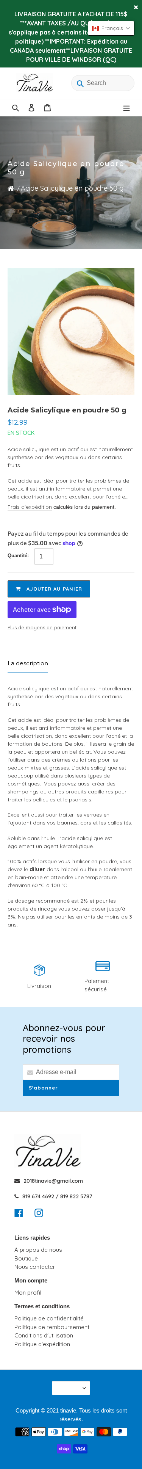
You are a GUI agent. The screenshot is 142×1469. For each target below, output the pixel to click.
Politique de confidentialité (49, 1318)
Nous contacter (34, 1266)
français (68, 1388)
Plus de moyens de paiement (42, 627)
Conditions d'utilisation (43, 1335)
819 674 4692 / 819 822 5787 (57, 1196)
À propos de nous (38, 1249)
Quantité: (18, 555)
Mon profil (27, 1292)
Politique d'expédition (42, 1344)
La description (28, 663)
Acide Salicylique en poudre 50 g (72, 188)
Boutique (26, 1258)
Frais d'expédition (30, 506)
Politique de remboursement (51, 1327)
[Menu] (126, 107)
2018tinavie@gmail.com (53, 1180)
